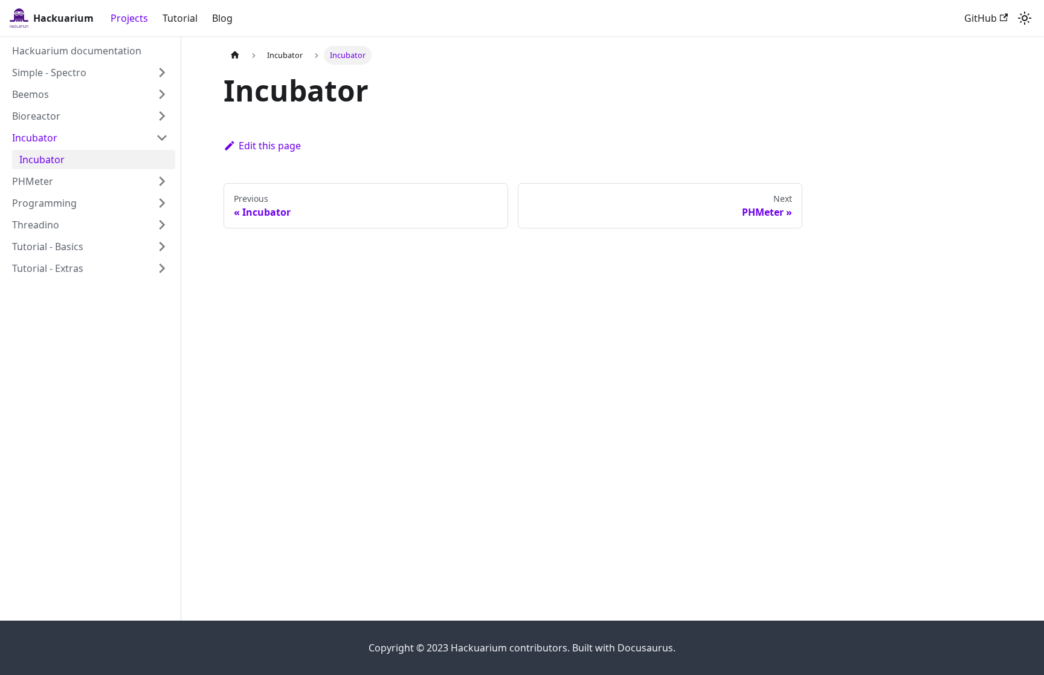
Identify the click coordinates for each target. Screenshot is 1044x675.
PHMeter (32, 181)
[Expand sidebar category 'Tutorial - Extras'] (162, 268)
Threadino (35, 224)
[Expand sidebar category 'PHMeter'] (162, 181)
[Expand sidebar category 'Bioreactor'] (162, 116)
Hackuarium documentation (76, 50)
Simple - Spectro (49, 72)
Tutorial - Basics (47, 246)
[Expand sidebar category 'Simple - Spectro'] (162, 72)
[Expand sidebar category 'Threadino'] (162, 224)
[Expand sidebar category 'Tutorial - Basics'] (162, 246)
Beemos (30, 94)
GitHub (980, 18)
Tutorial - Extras (47, 268)
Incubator (34, 137)
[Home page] (235, 55)
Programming (44, 203)
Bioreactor (36, 116)
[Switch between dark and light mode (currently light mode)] (1024, 18)
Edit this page (270, 145)
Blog (222, 18)
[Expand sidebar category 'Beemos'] (162, 94)
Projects (129, 18)
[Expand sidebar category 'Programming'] (162, 203)
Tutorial (180, 18)
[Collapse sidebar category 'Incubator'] (162, 137)
